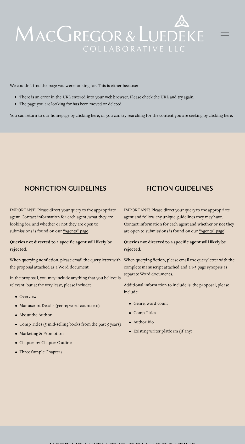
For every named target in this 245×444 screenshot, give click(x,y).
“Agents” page (75, 231)
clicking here (87, 115)
